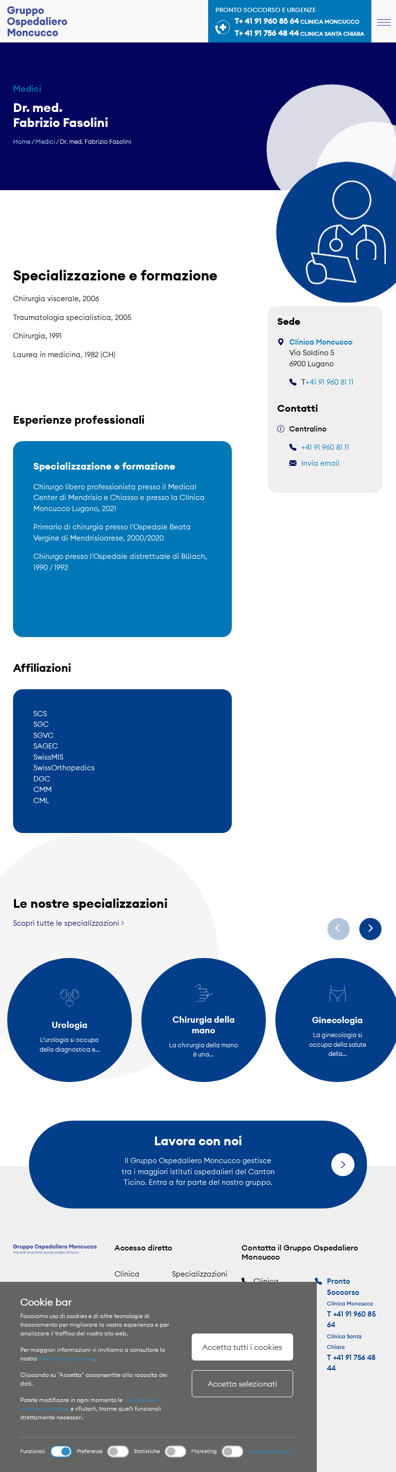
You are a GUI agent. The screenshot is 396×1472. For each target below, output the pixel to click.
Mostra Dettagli (271, 1451)
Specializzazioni (199, 1273)
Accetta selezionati (242, 1384)
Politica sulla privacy (66, 1358)
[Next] (370, 929)
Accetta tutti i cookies (242, 1347)
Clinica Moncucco (321, 342)
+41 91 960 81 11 (330, 382)
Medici (45, 141)
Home (21, 141)
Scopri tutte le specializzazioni (67, 923)
